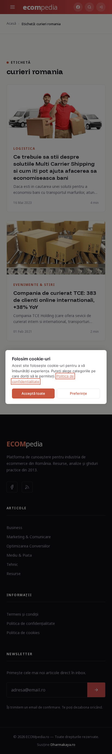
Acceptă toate (33, 393)
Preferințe (78, 393)
